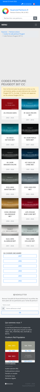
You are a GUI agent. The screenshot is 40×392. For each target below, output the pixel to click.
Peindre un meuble (11, 373)
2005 (20, 266)
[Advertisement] (20, 58)
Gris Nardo (28, 361)
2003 (20, 276)
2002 (20, 281)
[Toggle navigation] (36, 25)
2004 (20, 271)
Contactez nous (10, 376)
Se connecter (27, 4)
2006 (20, 261)
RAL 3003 (12, 361)
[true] (35, 18)
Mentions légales (10, 378)
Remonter (9, 384)
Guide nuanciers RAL (11, 368)
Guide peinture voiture (12, 371)
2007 (20, 256)
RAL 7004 (28, 351)
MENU (4, 24)
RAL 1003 (12, 351)
